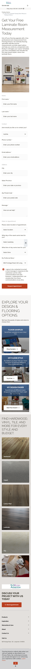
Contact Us (5, 633)
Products (5, 617)
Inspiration (5, 621)
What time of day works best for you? (14, 247)
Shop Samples (11, 349)
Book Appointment (13, 605)
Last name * (5, 111)
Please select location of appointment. (14, 225)
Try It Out (9, 378)
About (4, 629)
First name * (5, 99)
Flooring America (6, 12)
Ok (15, 663)
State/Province (7, 180)
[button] (14, 134)
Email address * (7, 152)
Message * (5, 205)
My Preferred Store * (8, 258)
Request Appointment (15, 286)
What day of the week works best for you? (14, 236)
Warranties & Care (7, 625)
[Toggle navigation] (27, 5)
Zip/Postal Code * (7, 193)
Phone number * (7, 140)
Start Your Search (12, 407)
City (3, 168)
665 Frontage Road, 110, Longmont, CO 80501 (13, 641)
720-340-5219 (5, 5)
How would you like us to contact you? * (14, 128)
